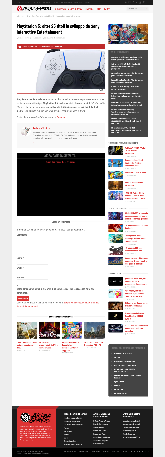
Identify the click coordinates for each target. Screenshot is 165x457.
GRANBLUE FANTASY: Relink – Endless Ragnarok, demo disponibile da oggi (126, 96)
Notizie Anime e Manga (101, 421)
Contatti (55, 2)
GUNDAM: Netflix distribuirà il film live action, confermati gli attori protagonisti (125, 66)
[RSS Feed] (126, 2)
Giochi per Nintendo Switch (73, 425)
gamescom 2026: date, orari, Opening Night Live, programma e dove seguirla (136, 281)
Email (19, 267)
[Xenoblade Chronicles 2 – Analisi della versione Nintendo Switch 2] (115, 166)
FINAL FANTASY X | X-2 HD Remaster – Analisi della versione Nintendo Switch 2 (135, 195)
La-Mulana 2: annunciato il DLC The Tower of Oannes (48, 345)
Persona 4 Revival (120, 393)
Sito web (21, 277)
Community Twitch (129, 431)
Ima (112, 73)
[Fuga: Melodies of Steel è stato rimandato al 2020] (27, 337)
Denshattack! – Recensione (135, 172)
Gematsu (61, 117)
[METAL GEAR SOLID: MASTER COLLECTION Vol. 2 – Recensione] (115, 154)
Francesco (114, 57)
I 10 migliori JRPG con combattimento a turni (133, 249)
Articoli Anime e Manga (101, 437)
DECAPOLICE (118, 389)
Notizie (66, 428)
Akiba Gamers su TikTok (131, 437)
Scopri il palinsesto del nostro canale (60, 162)
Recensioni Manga (99, 434)
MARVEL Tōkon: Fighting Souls (125, 365)
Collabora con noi (70, 452)
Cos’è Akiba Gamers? (23, 2)
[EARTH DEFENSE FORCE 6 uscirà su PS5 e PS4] (94, 337)
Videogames (60, 8)
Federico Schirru (23, 38)
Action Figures (98, 427)
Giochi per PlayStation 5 (72, 421)
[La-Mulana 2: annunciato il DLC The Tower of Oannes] (49, 337)
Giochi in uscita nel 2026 (82, 2)
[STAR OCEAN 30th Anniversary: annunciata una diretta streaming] (115, 331)
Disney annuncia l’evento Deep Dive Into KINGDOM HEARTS (134, 316)
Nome (19, 258)
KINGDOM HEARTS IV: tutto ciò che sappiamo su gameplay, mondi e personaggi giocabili (136, 216)
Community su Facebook (131, 424)
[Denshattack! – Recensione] (115, 178)
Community (37, 2)
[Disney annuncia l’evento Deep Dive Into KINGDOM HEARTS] (115, 319)
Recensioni (68, 431)
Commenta (22, 234)
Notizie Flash (31, 16)
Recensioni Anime (99, 431)
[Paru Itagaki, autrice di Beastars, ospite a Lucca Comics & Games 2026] (115, 296)
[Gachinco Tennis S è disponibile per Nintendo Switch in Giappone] (72, 337)
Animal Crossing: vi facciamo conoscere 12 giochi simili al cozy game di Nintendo (136, 261)
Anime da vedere (66, 2)
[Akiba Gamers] (34, 11)
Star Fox (117, 358)
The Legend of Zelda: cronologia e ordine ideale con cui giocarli (135, 238)
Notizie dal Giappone (100, 424)
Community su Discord (131, 427)
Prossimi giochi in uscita (73, 444)
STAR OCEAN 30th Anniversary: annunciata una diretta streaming (136, 328)
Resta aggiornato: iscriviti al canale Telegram (42, 46)
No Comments (48, 38)
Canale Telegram (129, 434)
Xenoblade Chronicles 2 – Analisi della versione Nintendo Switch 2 (135, 163)
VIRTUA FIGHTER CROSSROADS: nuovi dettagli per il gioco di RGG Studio (126, 121)
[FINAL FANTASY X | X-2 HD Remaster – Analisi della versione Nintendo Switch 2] (115, 199)
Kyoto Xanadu (119, 382)
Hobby (98, 8)
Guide (66, 438)
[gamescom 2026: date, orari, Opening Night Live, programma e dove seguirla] (115, 284)
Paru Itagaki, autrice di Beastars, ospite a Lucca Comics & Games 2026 (134, 293)
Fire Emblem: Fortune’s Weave (124, 361)
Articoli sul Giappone (100, 440)
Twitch (107, 8)
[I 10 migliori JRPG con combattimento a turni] (115, 254)
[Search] (146, 9)
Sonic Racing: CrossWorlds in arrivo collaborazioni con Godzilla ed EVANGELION (125, 112)
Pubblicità (106, 452)
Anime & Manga (75, 8)
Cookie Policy (95, 452)
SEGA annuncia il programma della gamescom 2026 (136, 304)
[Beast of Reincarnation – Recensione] (115, 188)
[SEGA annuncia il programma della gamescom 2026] (115, 309)
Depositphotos (38, 451)
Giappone (89, 8)
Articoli (66, 435)
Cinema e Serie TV (100, 444)
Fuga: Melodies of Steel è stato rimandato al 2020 (27, 345)
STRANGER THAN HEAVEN (123, 354)
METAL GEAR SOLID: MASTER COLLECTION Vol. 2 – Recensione (135, 150)
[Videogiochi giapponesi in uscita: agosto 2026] (128, 43)
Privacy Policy (83, 452)
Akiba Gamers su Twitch (131, 421)
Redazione (46, 2)
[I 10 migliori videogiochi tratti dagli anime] (115, 231)
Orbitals (117, 386)
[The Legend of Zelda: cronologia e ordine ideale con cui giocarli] (115, 241)
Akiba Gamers (21, 16)
